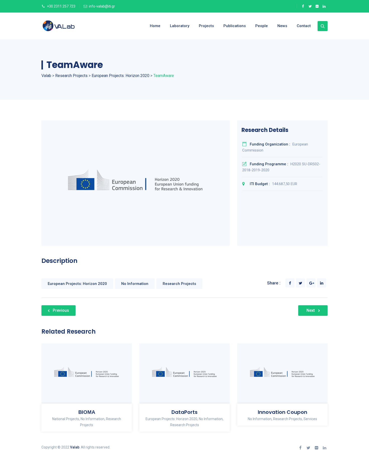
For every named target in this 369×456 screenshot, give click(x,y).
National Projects (65, 419)
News (282, 26)
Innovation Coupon (282, 412)
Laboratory (179, 26)
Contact (304, 26)
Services (310, 419)
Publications (234, 26)
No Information (134, 283)
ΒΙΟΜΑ (86, 412)
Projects (206, 26)
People (261, 26)
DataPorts (184, 412)
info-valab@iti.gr (102, 6)
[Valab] (67, 26)
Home (155, 26)
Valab (74, 447)
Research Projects (179, 283)
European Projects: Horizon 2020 (77, 283)
